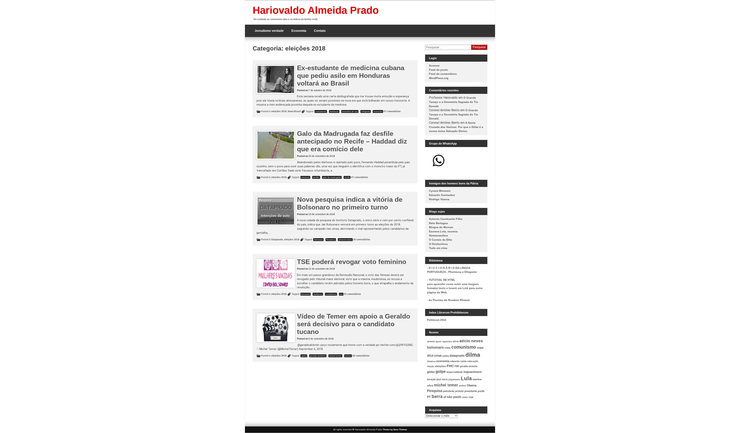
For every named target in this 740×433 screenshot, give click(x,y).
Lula (466, 378)
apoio (303, 356)
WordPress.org (438, 78)
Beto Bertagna (438, 223)
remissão (377, 111)
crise (437, 355)
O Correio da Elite (440, 239)
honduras (334, 111)
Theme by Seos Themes (395, 429)
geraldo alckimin (318, 356)
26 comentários (361, 239)
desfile (316, 177)
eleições (440, 366)
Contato (320, 30)
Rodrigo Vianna (439, 199)
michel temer (335, 356)
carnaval (305, 177)
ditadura (431, 361)
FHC (450, 366)
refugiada (365, 111)
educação (472, 361)
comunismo (320, 111)
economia (442, 361)
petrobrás (448, 391)
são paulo (454, 397)
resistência (331, 294)
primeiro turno (345, 240)
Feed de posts (438, 69)
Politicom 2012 (436, 319)
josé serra (442, 379)
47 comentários (392, 111)
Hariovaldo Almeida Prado (316, 10)
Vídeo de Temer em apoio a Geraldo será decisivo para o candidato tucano (353, 323)
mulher (462, 385)
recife (347, 177)
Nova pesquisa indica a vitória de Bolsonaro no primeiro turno (349, 203)
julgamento (454, 379)
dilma (472, 354)
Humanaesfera (438, 235)
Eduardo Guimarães (442, 195)
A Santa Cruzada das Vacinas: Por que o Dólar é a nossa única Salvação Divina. (456, 127)
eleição (430, 366)
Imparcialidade (455, 372)
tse (341, 294)
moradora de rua (350, 111)
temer (465, 397)
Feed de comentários (443, 73)
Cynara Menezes (440, 190)
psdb (481, 391)
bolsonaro (435, 347)
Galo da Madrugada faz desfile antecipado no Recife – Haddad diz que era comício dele (352, 141)
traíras (348, 356)
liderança (318, 240)
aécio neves (471, 341)
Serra (436, 396)
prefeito (459, 391)
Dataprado (277, 239)
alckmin (431, 341)
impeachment (472, 371)
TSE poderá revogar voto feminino (351, 261)
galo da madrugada (332, 177)
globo (431, 371)
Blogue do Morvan (441, 227)
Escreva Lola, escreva (443, 231)
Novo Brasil (294, 111)
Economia (298, 30)
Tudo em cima (438, 248)
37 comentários (359, 177)
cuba (445, 355)
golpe (441, 371)
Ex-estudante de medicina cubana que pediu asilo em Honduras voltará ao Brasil (350, 75)
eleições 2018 (279, 111)
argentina (447, 341)
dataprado (457, 355)
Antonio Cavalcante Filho (445, 218)
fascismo (305, 294)
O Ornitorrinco (438, 244)
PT (429, 397)
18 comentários (360, 355)
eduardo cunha (458, 361)
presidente (470, 391)
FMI (457, 366)
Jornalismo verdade (269, 30)
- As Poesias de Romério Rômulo (448, 300)
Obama (471, 385)
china (448, 347)
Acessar (434, 65)
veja (471, 397)
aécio (456, 341)
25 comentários (352, 294)
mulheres (317, 294)
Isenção (431, 379)
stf (444, 397)
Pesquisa (330, 240)
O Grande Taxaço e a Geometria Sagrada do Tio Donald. (453, 102)
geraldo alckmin (468, 366)
